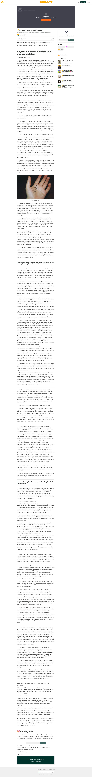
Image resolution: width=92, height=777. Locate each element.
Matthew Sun (70, 81)
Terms (47, 769)
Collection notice (52, 769)
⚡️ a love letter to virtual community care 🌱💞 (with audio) (67, 71)
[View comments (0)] (22, 39)
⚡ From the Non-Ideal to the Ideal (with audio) (67, 61)
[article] (66, 62)
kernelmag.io (20, 685)
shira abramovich (37, 200)
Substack (40, 774)
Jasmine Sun (70, 87)
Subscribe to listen (46, 20)
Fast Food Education (66, 65)
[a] (59, 62)
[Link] (16, 53)
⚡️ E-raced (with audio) (67, 80)
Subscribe (83, 2)
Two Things (64, 55)
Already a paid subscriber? (36, 761)
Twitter (25, 693)
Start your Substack (43, 772)
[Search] (76, 2)
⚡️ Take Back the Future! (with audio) (68, 86)
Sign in (88, 2)
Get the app (51, 772)
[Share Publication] (79, 2)
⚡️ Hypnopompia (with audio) (68, 75)
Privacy (44, 769)
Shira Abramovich (23, 34)
